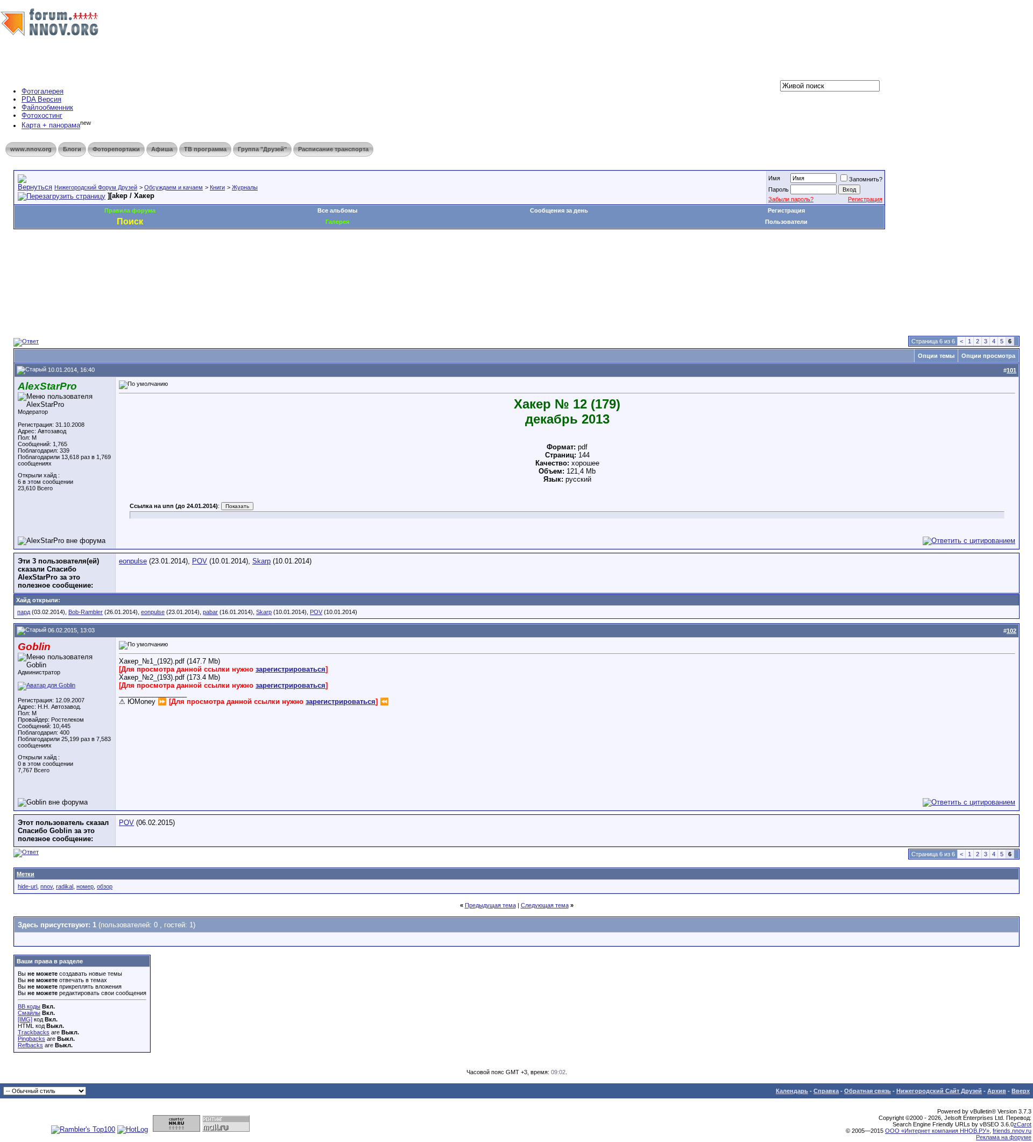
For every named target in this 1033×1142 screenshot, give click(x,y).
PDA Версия (41, 99)
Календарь (792, 1091)
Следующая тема (545, 905)
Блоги (72, 149)
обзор (104, 886)
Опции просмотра (988, 356)
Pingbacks (31, 1038)
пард (23, 612)
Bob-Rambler (85, 612)
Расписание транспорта (333, 149)
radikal (64, 886)
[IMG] (25, 1019)
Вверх (1020, 1091)
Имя (774, 178)
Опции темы (936, 356)
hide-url (27, 886)
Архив (996, 1091)
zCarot (1022, 1124)
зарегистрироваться (291, 669)
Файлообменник (47, 107)
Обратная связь (867, 1091)
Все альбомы (337, 210)
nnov (46, 886)
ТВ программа (205, 149)
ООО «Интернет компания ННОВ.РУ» (937, 1130)
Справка (826, 1091)
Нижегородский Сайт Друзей (939, 1091)
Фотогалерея (42, 91)
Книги (217, 187)
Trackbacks (33, 1032)
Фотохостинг (42, 115)
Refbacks (30, 1045)
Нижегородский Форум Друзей (95, 187)
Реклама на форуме (1003, 1137)
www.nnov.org (31, 149)
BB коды (29, 1006)
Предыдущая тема (490, 905)
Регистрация (865, 199)
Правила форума (129, 210)
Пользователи (786, 221)
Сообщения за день (559, 210)
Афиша (162, 149)
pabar (210, 612)
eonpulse (133, 561)
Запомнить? (865, 179)
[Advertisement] (209, 261)
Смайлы (29, 1013)
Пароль (778, 189)
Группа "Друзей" (262, 149)
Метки (25, 874)
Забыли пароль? (790, 199)
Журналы (245, 187)
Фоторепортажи (116, 149)
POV (199, 561)
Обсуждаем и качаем (173, 187)
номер (85, 886)
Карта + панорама (51, 126)
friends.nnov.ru (1012, 1130)
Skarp (261, 561)
